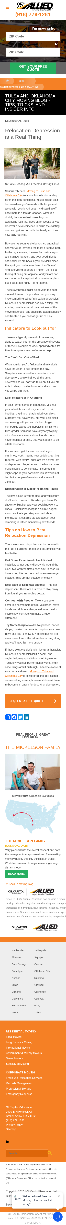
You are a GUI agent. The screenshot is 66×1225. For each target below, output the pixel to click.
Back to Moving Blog (21, 884)
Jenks (15, 985)
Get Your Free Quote (33, 68)
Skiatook (16, 957)
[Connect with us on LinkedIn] (7, 1142)
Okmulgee (17, 971)
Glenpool (39, 985)
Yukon (37, 1012)
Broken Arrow (19, 1005)
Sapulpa (38, 957)
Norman (16, 978)
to (56, 44)
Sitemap (11, 1129)
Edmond (16, 991)
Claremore (17, 998)
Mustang (39, 978)
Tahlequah (40, 950)
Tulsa (15, 1012)
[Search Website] (50, 1153)
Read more (16, 873)
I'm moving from (45, 28)
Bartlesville (18, 950)
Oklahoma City (42, 971)
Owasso (38, 964)
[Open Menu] (7, 7)
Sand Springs (19, 964)
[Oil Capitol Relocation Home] (35, 7)
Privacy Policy (14, 1124)
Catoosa (38, 998)
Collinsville (40, 991)
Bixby (37, 1005)
